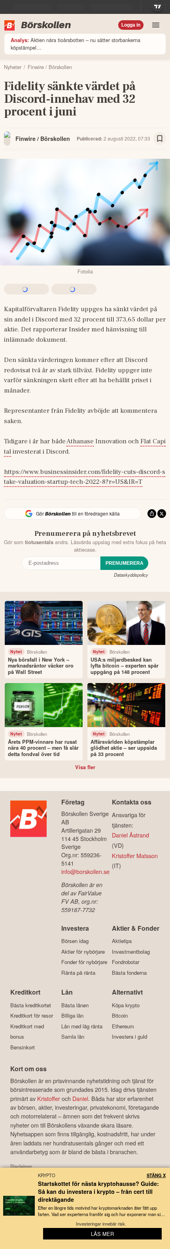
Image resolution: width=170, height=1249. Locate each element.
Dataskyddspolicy (131, 575)
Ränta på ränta (78, 972)
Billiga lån (72, 1015)
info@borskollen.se (85, 871)
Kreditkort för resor (31, 1015)
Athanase (80, 441)
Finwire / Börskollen (42, 138)
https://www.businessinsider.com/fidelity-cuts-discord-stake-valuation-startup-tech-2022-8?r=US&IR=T (84, 477)
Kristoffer (48, 1098)
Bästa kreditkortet (30, 1005)
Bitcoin (120, 1015)
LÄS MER (102, 1233)
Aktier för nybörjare (83, 951)
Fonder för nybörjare (84, 962)
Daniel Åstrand (130, 835)
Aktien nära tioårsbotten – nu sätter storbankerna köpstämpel (75, 43)
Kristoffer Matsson (135, 855)
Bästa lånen (75, 1005)
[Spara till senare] (159, 138)
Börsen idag (75, 941)
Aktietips (122, 941)
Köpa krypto (126, 1005)
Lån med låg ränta (81, 1026)
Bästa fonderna (129, 972)
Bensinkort (22, 1047)
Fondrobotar (125, 962)
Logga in (130, 25)
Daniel (80, 1098)
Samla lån (72, 1036)
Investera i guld (129, 1036)
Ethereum (123, 1026)
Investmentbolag (131, 951)
